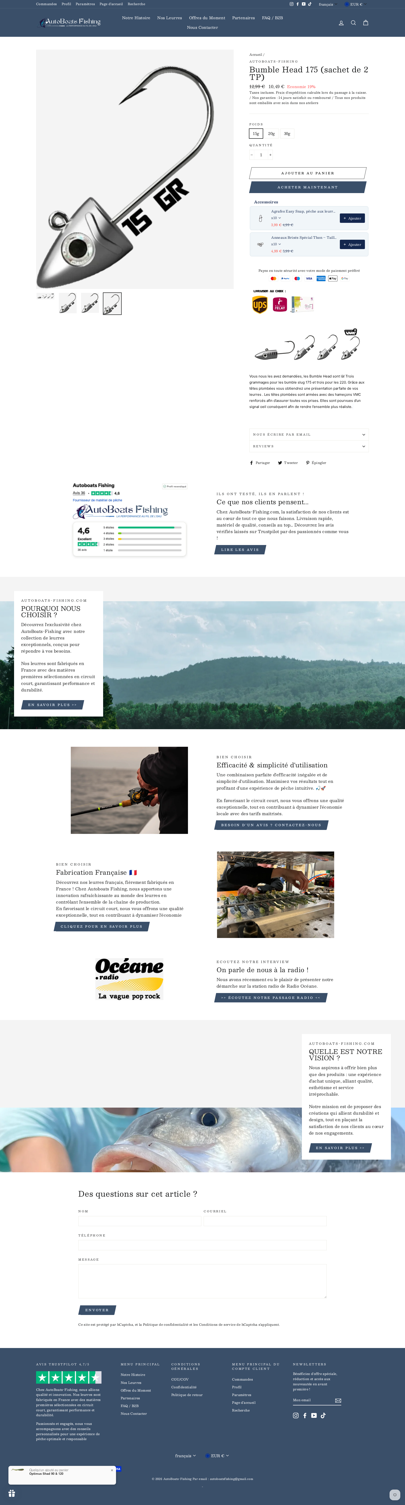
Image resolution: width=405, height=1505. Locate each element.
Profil (66, 4)
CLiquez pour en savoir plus (101, 926)
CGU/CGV (180, 1379)
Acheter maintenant (308, 187)
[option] (135, 169)
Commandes (46, 4)
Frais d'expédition (291, 92)
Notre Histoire (136, 18)
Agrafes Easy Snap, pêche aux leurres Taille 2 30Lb (304, 211)
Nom (83, 1211)
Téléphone (92, 1235)
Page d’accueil (111, 4)
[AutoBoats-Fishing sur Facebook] (305, 1415)
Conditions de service (217, 1324)
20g (271, 133)
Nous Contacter (202, 27)
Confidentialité (184, 1387)
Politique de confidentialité (165, 1324)
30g (287, 133)
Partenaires (243, 18)
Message (88, 1259)
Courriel (215, 1211)
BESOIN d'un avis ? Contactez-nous (271, 825)
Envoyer (97, 1310)
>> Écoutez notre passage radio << (271, 997)
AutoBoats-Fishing (273, 61)
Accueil (255, 54)
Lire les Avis (240, 549)
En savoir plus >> (52, 704)
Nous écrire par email (282, 434)
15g (256, 133)
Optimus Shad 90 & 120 (46, 1473)
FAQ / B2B (272, 18)
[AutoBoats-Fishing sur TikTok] (323, 1415)
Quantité (261, 145)
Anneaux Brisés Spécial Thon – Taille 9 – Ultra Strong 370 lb (304, 237)
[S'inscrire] (338, 1400)
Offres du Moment (207, 18)
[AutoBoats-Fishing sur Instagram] (296, 1415)
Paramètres (85, 4)
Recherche (136, 4)
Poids (256, 124)
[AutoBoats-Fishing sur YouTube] (314, 1415)
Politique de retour (187, 1394)
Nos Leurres (169, 18)
